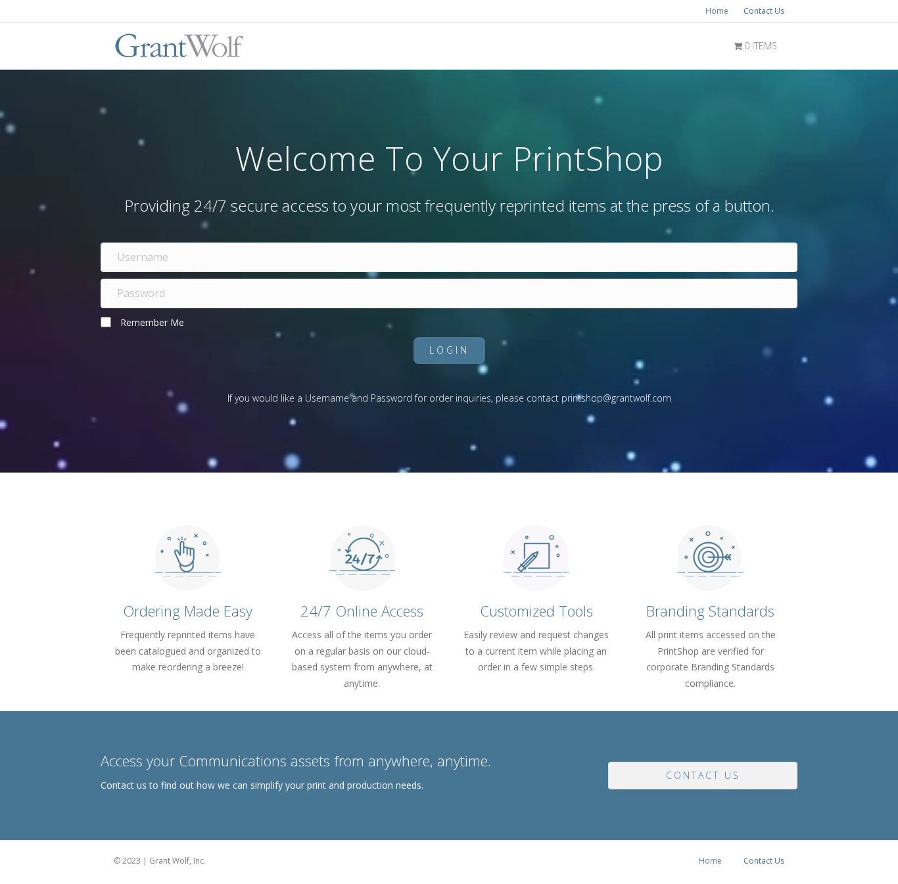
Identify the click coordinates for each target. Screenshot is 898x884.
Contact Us (764, 10)
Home (716, 10)
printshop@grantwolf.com (616, 398)
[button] (449, 350)
